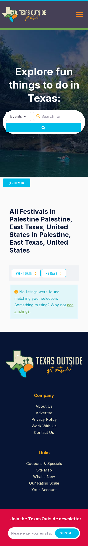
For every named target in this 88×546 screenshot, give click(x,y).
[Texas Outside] (23, 14)
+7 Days (52, 273)
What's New (44, 476)
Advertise (44, 412)
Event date (24, 273)
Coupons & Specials (44, 463)
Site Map (44, 470)
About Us (44, 406)
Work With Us (44, 426)
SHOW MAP (19, 182)
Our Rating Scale (44, 483)
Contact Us (44, 432)
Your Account (44, 489)
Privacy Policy (44, 419)
